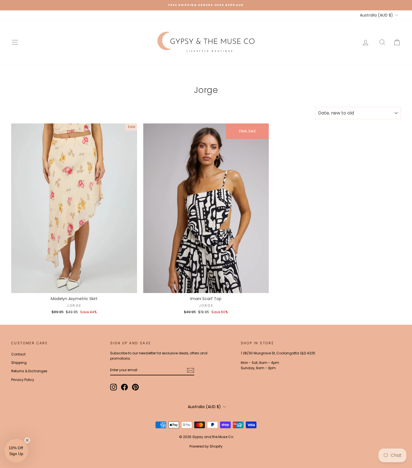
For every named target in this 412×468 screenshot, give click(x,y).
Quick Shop (74, 287)
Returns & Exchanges (29, 371)
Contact (18, 354)
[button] (16, 450)
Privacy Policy (22, 379)
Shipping (19, 362)
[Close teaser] (27, 440)
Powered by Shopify (206, 446)
